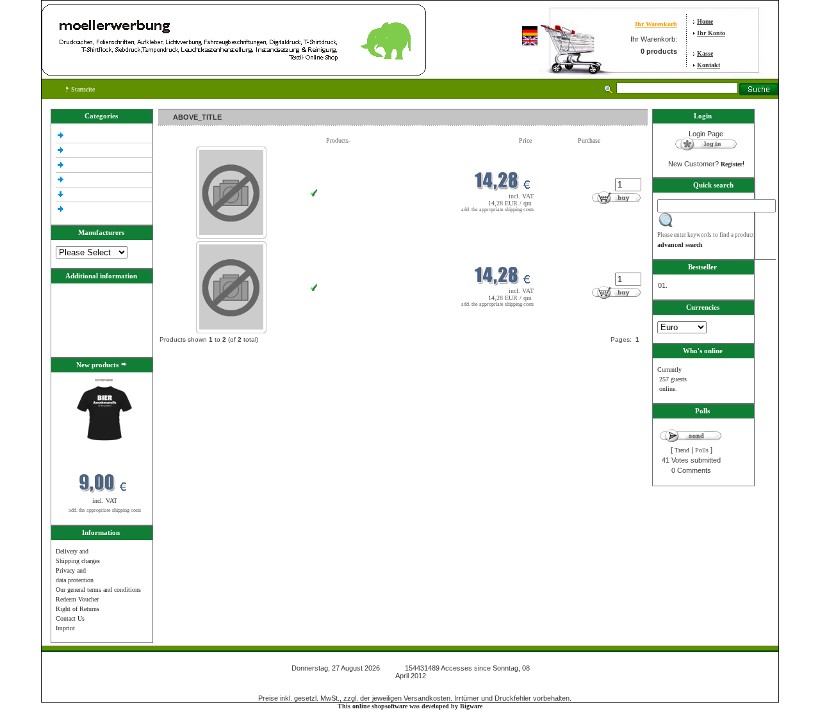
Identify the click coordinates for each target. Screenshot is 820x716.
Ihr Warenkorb (656, 24)
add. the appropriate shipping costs (105, 510)
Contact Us (70, 618)
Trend (682, 450)
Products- (338, 140)
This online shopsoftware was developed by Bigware (410, 706)
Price (525, 140)
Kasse (705, 53)
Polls (702, 450)
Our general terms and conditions (98, 589)
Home (705, 21)
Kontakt (708, 64)
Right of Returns (77, 608)
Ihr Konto (711, 32)
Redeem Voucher (77, 599)
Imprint (65, 628)
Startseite (82, 89)
